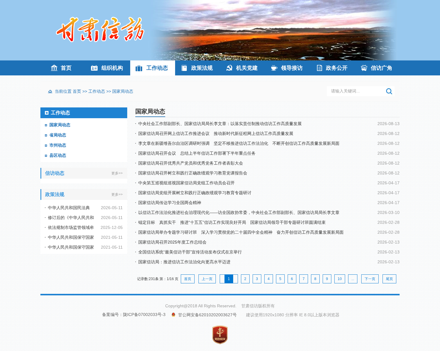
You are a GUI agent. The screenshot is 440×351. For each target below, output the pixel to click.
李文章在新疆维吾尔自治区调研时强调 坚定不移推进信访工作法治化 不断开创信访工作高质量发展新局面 (238, 143)
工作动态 (157, 68)
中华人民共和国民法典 (69, 207)
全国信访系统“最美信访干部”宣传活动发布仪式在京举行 (190, 252)
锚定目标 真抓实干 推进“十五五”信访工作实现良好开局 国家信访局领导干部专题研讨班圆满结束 (232, 222)
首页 (66, 68)
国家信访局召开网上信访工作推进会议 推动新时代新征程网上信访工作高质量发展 (215, 133)
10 (340, 279)
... (352, 279)
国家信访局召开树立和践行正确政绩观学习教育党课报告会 (192, 173)
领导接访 (292, 68)
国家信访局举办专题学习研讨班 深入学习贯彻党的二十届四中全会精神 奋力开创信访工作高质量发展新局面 (241, 232)
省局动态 (57, 135)
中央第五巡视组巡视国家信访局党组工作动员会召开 (186, 182)
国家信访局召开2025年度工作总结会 (172, 242)
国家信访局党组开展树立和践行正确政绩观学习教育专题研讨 (194, 192)
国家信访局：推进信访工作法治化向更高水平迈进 (184, 261)
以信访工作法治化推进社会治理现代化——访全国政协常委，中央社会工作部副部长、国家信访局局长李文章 (238, 212)
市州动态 (57, 145)
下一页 (370, 279)
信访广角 (381, 68)
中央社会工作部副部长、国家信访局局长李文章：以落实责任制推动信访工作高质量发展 (220, 123)
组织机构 (112, 68)
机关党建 (247, 68)
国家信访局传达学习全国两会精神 (169, 202)
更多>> (117, 173)
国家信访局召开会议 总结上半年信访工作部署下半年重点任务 (197, 153)
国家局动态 (122, 91)
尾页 (389, 279)
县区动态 (57, 155)
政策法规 (202, 68)
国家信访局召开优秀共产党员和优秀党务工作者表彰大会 (190, 163)
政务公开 (337, 68)
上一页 (207, 279)
